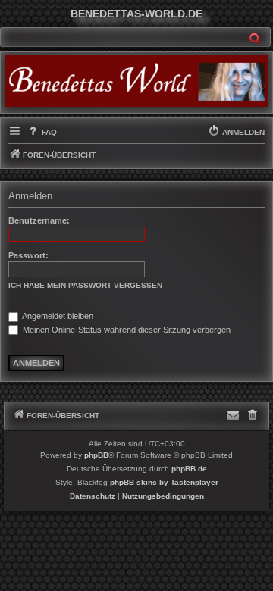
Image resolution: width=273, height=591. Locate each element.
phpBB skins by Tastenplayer (164, 482)
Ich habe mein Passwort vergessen (85, 285)
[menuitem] (41, 133)
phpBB (96, 455)
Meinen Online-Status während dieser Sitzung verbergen (125, 329)
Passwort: (28, 255)
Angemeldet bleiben (56, 316)
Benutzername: (39, 220)
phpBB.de (189, 468)
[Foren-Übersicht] (136, 81)
